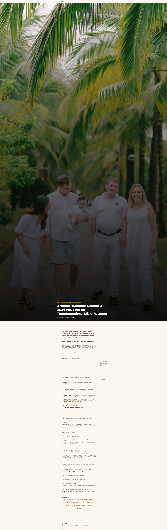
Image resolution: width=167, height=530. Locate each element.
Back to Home (61, 1)
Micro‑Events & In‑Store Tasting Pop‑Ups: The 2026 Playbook (75, 457)
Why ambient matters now (104, 363)
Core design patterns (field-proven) (104, 365)
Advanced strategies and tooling (104, 373)
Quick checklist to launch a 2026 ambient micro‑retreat (105, 375)
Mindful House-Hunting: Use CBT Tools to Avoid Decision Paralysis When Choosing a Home (77, 505)
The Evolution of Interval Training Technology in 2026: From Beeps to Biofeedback (76, 503)
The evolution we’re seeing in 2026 (104, 362)
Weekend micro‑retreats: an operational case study (104, 367)
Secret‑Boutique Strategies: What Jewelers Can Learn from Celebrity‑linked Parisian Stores (77, 499)
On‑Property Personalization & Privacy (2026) (70, 405)
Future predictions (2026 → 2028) (104, 377)
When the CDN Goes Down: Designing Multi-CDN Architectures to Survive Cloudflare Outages (78, 500)
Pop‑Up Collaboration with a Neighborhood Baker (75, 401)
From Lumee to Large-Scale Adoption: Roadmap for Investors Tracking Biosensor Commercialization (79, 502)
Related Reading (102, 379)
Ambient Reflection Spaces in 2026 (73, 358)
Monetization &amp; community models (104, 371)
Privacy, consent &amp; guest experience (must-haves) (104, 369)
